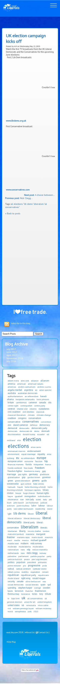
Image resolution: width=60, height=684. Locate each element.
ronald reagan (39, 578)
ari (36, 390)
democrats (13, 431)
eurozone (28, 461)
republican (13, 575)
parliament (23, 556)
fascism (38, 461)
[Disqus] (30, 259)
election (32, 439)
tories (34, 594)
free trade (28, 468)
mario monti (37, 537)
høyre (10, 496)
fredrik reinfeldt (15, 468)
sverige (37, 588)
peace (27, 559)
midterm (24, 543)
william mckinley (43, 608)
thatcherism (40, 591)
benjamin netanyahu (25, 399)
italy (45, 499)
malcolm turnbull (16, 534)
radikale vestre (39, 569)
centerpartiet (26, 405)
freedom (39, 467)
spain (43, 584)
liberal (41, 513)
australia (12, 393)
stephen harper (25, 587)
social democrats (16, 584)
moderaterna (25, 546)
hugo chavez (29, 493)
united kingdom (44, 602)
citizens (33, 409)
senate (20, 581)
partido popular (37, 556)
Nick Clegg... (19, 198)
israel (38, 499)
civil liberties (28, 412)
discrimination (14, 434)
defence (34, 425)
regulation (35, 572)
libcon (31, 513)
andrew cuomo (44, 387)
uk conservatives (35, 598)
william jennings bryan (23, 608)
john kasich (19, 502)
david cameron (20, 424)
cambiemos (21, 402)
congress (22, 418)
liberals (43, 527)
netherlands (13, 553)
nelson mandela (40, 549)
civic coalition (14, 411)
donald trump (29, 434)
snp (44, 581)
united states (14, 605)
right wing (25, 578)
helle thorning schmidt (35, 487)
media (17, 540)
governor (46, 477)
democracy (45, 425)
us (23, 605)
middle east (13, 543)
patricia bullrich (15, 559)
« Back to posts (12, 213)
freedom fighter (15, 471)
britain (11, 402)
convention (46, 422)
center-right (13, 405)
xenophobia (20, 611)
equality (41, 454)
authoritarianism (15, 396)
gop (24, 477)
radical (11, 568)
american (21, 384)
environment (13, 454)
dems (36, 431)
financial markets (16, 464)
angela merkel (15, 389)
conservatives (30, 421)
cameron (33, 402)
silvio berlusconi (33, 581)
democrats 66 (26, 431)
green (10, 480)
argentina (28, 390)
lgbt (9, 513)
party (49, 556)
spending (12, 587)
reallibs (25, 572)
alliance (34, 380)
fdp (46, 461)
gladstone (44, 474)
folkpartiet (38, 464)
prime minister (14, 565)
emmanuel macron (16, 451)
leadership (40, 509)
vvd (9, 608)
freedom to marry (32, 471)
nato (23, 549)
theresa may (13, 594)
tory (41, 594)
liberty (22, 531)
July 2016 (11, 361)
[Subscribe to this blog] (6, 324)
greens (36, 480)
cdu (49, 402)
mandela (30, 534)
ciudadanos (43, 408)
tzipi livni (15, 598)
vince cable (43, 605)
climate (31, 415)
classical (40, 412)
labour (41, 505)
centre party (39, 405)
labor (33, 505)
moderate (12, 546)
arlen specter (45, 390)
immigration (30, 496)
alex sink (25, 380)
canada (42, 402)
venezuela (31, 605)
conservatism (34, 418)
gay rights (22, 474)
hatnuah (11, 487)
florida (29, 464)
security (11, 581)
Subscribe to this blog (20, 323)
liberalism (29, 527)
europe (41, 458)
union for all (29, 602)
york (30, 611)
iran (22, 499)
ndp (28, 549)
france (48, 464)
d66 (9, 425)
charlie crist (22, 409)
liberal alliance (15, 518)
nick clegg (32, 553)
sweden (46, 587)
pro (24, 565)
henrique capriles (33, 490)
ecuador (41, 434)
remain (45, 572)
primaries (42, 562)
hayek (20, 487)
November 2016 (14, 358)
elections (18, 445)
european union (15, 461)
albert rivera (13, 380)
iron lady (30, 499)
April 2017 (11, 355)
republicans (43, 575)
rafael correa (14, 572)
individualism (44, 496)
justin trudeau (23, 505)
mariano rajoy (23, 537)
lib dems (19, 513)
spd (49, 584)
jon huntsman (32, 502)
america (11, 383)
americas (12, 387)
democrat (12, 428)
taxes (10, 591)
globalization (14, 477)
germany (33, 474)
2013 (36, 611)
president (31, 562)
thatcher (29, 591)
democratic (24, 428)
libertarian (12, 531)
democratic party (39, 428)
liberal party (29, 522)
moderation (38, 546)
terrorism (19, 591)
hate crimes (38, 484)
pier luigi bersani (39, 559)
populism (20, 562)
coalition (12, 418)
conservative (14, 421)
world (10, 611)
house (18, 493)
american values (35, 384)
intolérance (13, 499)
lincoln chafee (34, 531)
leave (49, 509)
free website (29, 670)
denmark (45, 431)
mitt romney (36, 543)
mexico (25, 540)
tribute (48, 594)
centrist (11, 408)
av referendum (31, 396)
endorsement (34, 451)
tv (8, 598)
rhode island (13, 578)
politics (11, 562)
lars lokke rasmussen (23, 509)
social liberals (32, 584)
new (23, 553)
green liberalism (22, 480)
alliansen (44, 380)
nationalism (13, 549)
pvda (44, 565)
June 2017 (11, 352)
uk (23, 598)
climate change (44, 415)
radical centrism (23, 569)
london (46, 531)
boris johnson (43, 399)
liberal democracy (32, 518)
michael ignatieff (38, 540)
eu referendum (28, 458)
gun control (26, 484)
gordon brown (34, 477)
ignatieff (18, 496)
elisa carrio (36, 447)
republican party (28, 575)
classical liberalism (17, 415)
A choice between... (39, 194)
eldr (19, 440)
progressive (34, 565)
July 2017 (11, 349)
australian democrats (28, 393)
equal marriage (28, 454)
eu (17, 458)
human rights (43, 493)
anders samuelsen (26, 387)
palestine (12, 556)
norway (43, 553)
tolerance (25, 594)
